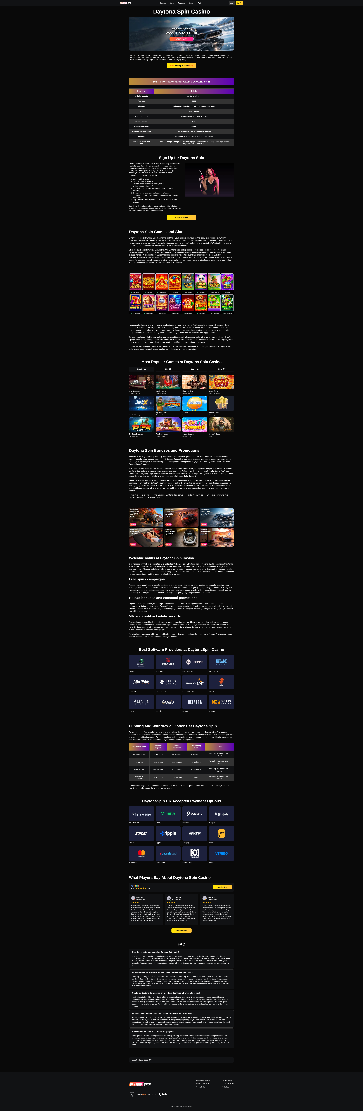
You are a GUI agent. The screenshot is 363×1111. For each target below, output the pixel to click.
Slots (220, 369)
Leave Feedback (222, 887)
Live (166, 369)
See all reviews (181, 930)
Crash (193, 369)
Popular (140, 369)
